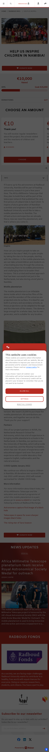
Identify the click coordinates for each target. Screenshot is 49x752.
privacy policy (31, 367)
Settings (24, 399)
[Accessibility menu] (46, 749)
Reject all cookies (24, 404)
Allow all (24, 391)
